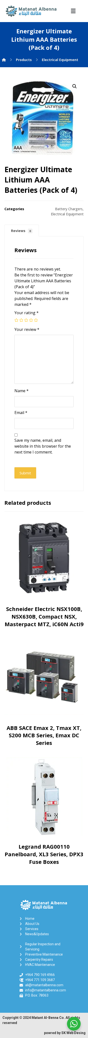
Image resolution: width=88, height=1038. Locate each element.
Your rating (26, 312)
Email (20, 412)
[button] (73, 11)
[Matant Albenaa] (4, 59)
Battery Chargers (69, 209)
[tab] (21, 230)
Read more (45, 601)
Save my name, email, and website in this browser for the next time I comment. (42, 446)
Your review (26, 329)
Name (21, 390)
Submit (25, 472)
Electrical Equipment (67, 214)
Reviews (21, 230)
